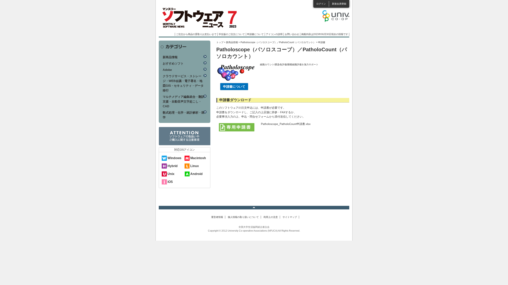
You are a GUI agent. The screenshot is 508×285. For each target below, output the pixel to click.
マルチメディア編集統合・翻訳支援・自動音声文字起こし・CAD (183, 101)
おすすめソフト (173, 63)
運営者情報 (217, 217)
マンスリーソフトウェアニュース (201, 18)
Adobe (167, 69)
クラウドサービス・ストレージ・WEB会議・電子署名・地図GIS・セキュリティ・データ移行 (183, 83)
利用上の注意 (271, 217)
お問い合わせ (292, 34)
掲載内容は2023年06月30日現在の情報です (324, 34)
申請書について (255, 34)
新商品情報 (232, 42)
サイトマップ (290, 217)
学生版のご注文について (232, 34)
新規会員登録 (339, 3)
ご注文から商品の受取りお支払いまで (196, 34)
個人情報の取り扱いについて (243, 217)
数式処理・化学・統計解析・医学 (183, 115)
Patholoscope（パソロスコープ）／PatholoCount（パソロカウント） (278, 42)
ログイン (321, 3)
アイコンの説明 (274, 34)
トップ (219, 42)
